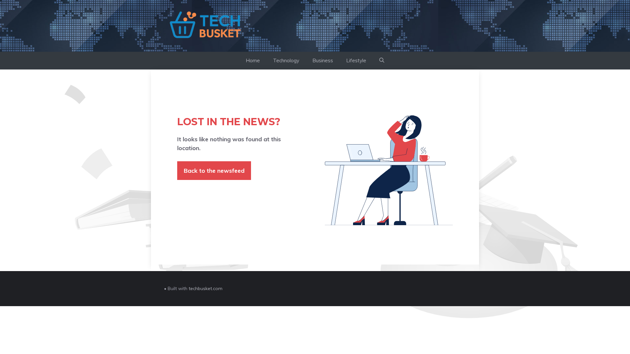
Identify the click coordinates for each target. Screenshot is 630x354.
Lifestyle (356, 60)
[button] (382, 60)
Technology (286, 60)
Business (322, 60)
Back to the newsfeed (214, 170)
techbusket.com (205, 288)
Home (253, 60)
